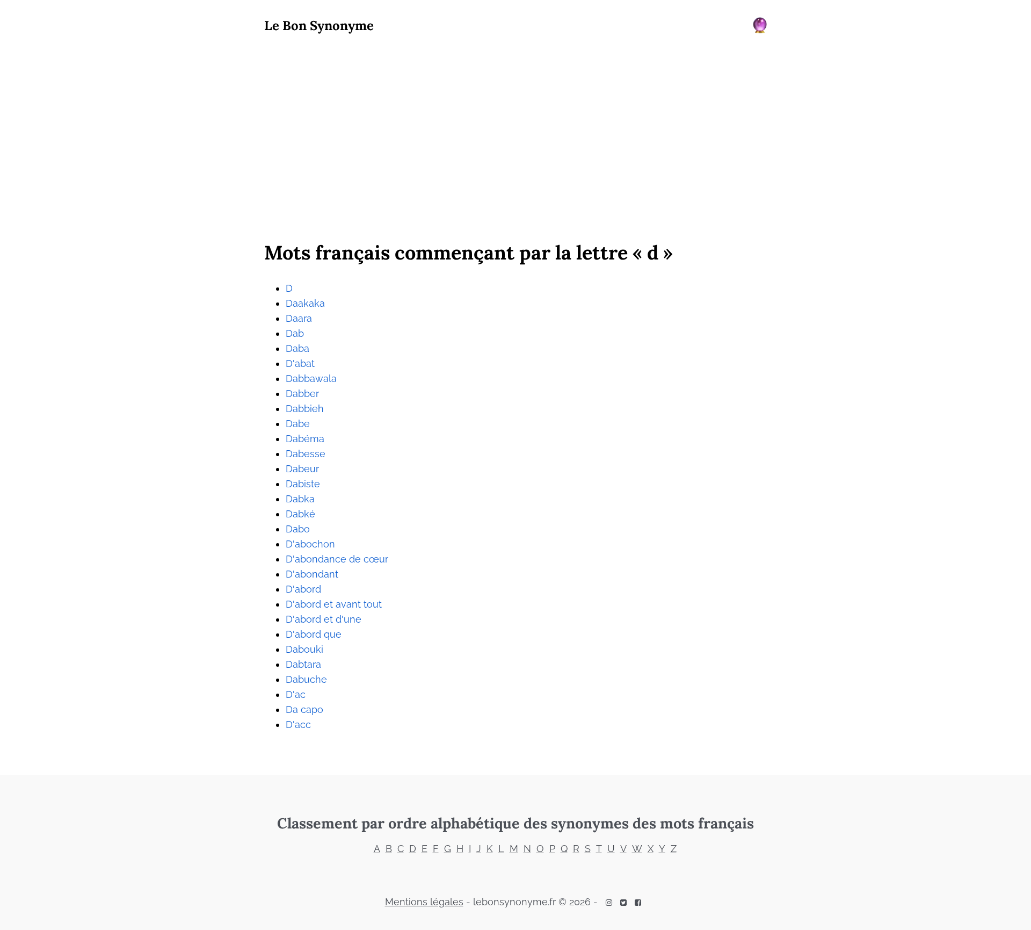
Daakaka (305, 303)
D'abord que (314, 634)
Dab (295, 333)
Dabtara (303, 664)
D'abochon (310, 544)
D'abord (303, 589)
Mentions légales (424, 901)
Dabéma (305, 438)
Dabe (298, 423)
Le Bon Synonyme (319, 25)
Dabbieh (305, 408)
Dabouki (304, 649)
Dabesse (305, 453)
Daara (299, 318)
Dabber (302, 393)
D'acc (298, 724)
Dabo (298, 529)
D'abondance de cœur (337, 559)
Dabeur (302, 468)
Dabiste (303, 483)
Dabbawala (311, 378)
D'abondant (312, 574)
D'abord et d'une (323, 619)
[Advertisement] (515, 135)
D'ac (296, 694)
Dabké (300, 514)
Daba (297, 348)
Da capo (304, 709)
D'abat (300, 363)
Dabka (300, 498)
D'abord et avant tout (334, 604)
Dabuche (306, 679)
